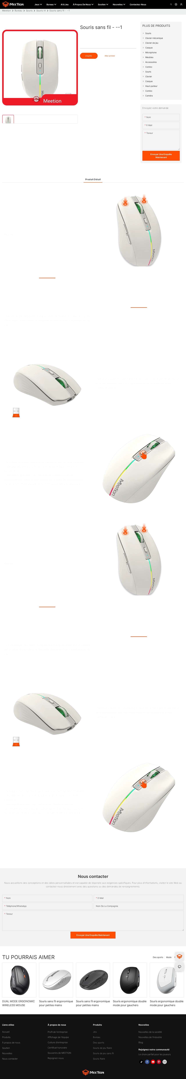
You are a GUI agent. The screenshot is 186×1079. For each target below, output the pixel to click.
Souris (29, 10)
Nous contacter (10, 1058)
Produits (6, 1037)
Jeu (95, 1031)
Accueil (5, 1031)
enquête (88, 56)
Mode (168, 957)
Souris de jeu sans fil (103, 1053)
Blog (140, 1042)
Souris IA (41, 10)
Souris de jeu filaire (102, 1048)
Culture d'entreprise (58, 1042)
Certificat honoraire (57, 1047)
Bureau (18, 10)
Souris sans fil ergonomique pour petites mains (56, 1003)
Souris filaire (99, 1058)
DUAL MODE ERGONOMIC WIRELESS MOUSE (18, 1003)
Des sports (158, 957)
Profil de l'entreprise (58, 1032)
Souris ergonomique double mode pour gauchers (129, 1003)
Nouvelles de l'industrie (150, 1037)
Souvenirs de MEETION (59, 1053)
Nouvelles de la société (150, 1032)
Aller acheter (110, 56)
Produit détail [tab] (93, 179)
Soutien (6, 1048)
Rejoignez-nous (56, 1058)
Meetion (6, 10)
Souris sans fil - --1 (59, 10)
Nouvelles (7, 1053)
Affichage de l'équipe (58, 1037)
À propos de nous (11, 1042)
